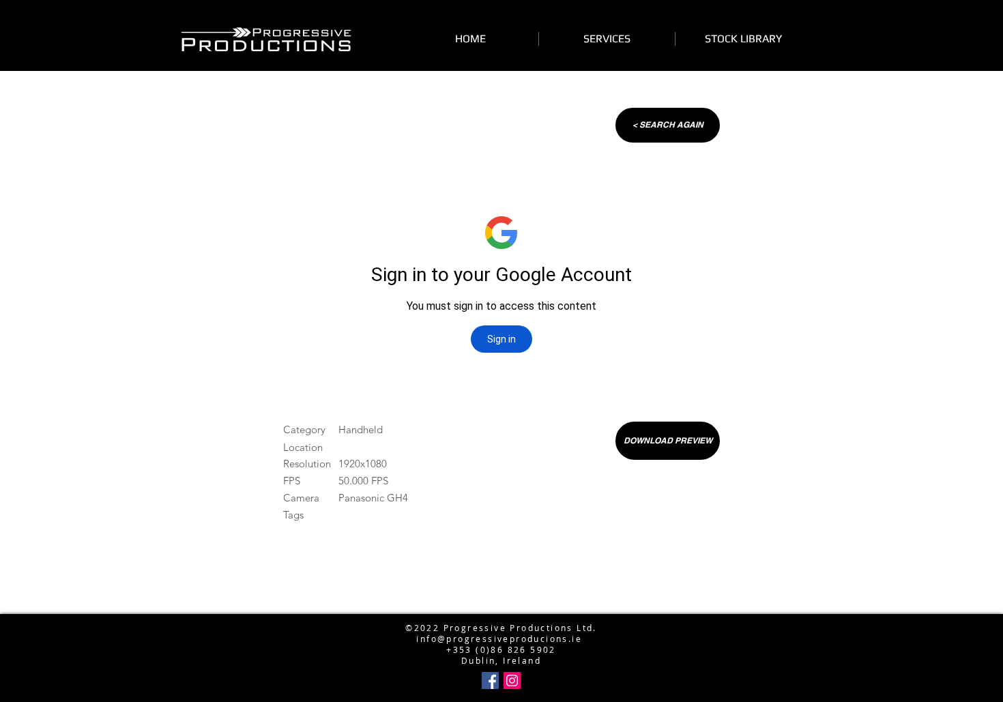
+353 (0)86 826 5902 (501, 649)
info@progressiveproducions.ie (499, 638)
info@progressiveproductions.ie (498, 606)
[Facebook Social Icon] (490, 680)
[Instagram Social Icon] (512, 680)
